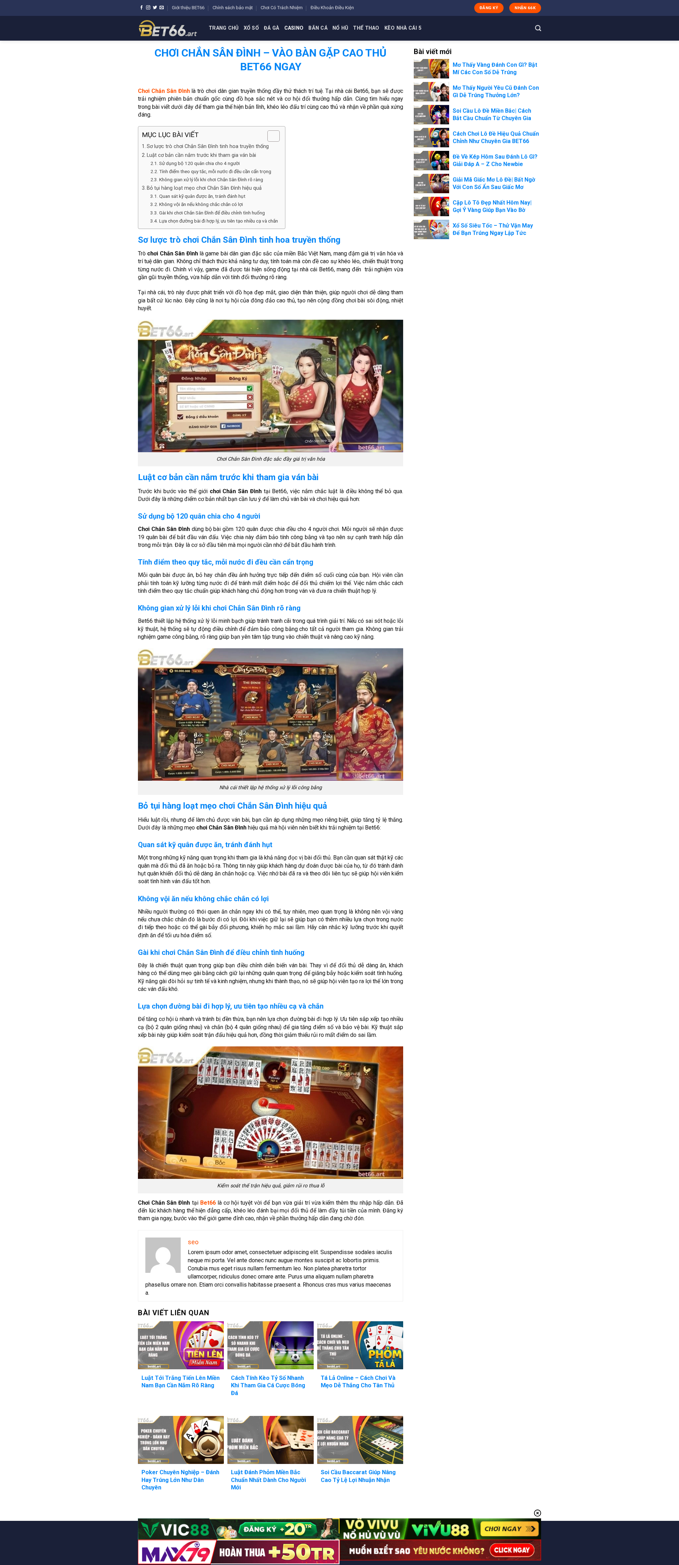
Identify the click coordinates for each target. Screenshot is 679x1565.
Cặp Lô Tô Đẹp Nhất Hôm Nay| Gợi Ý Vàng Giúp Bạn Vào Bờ (492, 206)
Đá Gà (271, 28)
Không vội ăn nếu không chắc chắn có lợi (201, 204)
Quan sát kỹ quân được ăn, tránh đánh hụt (202, 196)
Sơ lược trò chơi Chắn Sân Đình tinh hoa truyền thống (208, 146)
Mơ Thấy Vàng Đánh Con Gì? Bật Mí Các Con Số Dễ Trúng (495, 68)
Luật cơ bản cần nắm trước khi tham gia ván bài (201, 155)
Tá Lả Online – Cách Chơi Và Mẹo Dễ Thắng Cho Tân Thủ (358, 1382)
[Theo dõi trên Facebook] (141, 7)
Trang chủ (224, 28)
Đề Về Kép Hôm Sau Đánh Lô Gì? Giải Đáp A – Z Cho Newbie (495, 160)
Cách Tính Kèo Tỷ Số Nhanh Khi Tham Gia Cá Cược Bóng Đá (268, 1385)
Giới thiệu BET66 (188, 7)
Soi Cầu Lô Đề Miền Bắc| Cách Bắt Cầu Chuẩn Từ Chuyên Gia (492, 114)
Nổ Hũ (340, 28)
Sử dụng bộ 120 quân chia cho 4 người (199, 163)
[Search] (538, 28)
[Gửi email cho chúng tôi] (161, 7)
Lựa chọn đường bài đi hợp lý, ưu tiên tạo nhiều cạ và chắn (218, 221)
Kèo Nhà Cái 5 (403, 28)
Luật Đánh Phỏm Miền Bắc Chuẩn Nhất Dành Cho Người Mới (268, 1480)
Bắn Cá (317, 28)
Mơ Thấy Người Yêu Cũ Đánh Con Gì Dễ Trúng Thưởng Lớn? (496, 91)
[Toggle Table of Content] (270, 136)
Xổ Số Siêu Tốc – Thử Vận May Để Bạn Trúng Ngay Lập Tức (493, 229)
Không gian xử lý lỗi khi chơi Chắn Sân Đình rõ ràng (211, 179)
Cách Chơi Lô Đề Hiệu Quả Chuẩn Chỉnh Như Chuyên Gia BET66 (496, 137)
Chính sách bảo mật (233, 7)
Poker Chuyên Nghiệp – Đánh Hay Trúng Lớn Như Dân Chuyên (180, 1480)
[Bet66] (168, 28)
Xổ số (251, 28)
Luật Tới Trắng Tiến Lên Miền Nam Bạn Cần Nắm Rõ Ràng (180, 1382)
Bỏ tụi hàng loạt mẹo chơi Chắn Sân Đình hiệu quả (204, 188)
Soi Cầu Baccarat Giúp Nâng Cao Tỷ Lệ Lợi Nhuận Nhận (358, 1476)
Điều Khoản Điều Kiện (332, 7)
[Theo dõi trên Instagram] (148, 7)
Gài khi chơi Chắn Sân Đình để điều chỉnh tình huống (212, 212)
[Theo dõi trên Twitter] (155, 7)
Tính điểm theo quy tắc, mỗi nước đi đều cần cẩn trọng (215, 171)
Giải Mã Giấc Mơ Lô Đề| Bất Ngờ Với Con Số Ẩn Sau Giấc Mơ (494, 183)
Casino (294, 28)
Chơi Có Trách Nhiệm (282, 7)
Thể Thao (366, 28)
